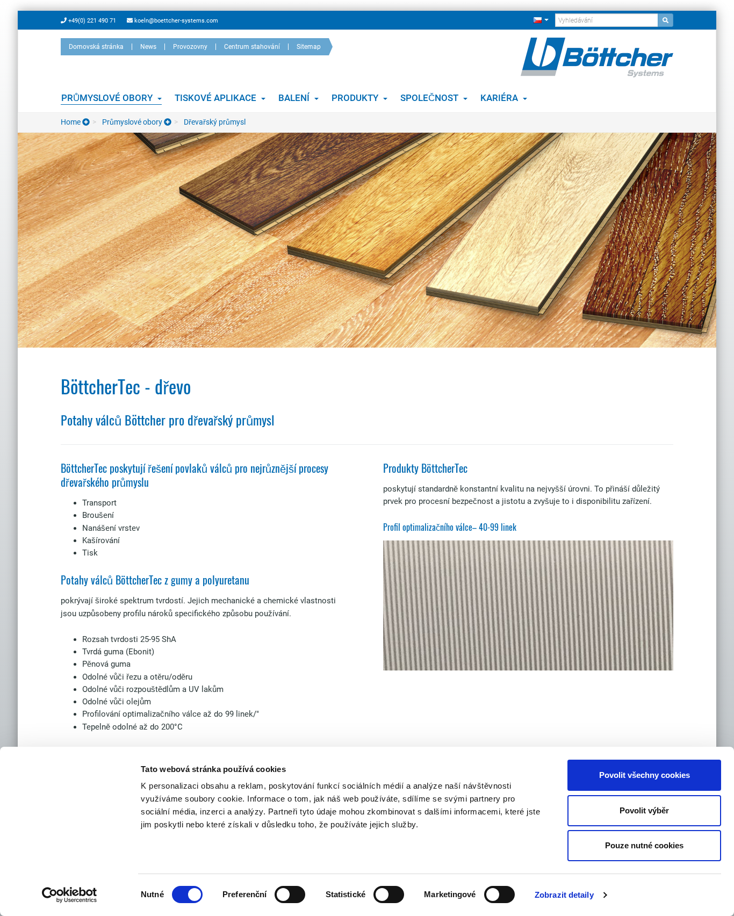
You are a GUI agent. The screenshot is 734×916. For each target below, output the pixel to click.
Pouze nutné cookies (644, 845)
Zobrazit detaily (564, 894)
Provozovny (190, 47)
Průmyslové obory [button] (108, 97)
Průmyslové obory (132, 122)
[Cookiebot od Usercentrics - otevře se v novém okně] (70, 895)
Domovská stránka (96, 47)
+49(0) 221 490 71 (91, 20)
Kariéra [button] (500, 97)
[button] (541, 19)
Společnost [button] (430, 97)
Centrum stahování (252, 47)
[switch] (290, 894)
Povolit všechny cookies (644, 775)
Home (71, 122)
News (148, 47)
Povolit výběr (644, 810)
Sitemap (309, 47)
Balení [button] (295, 97)
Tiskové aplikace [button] (216, 97)
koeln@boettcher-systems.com (175, 20)
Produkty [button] (356, 97)
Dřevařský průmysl (214, 122)
